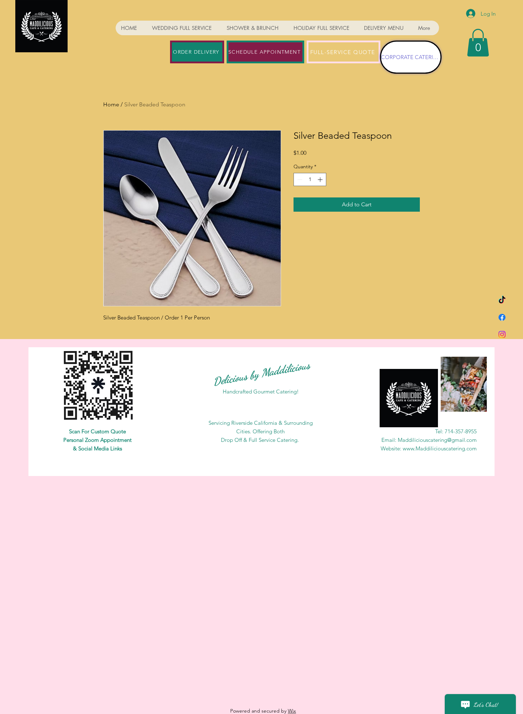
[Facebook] (502, 317)
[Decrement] (299, 179)
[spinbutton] (309, 179)
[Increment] (320, 179)
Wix (292, 711)
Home (111, 104)
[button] (478, 43)
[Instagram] (502, 334)
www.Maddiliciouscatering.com (440, 448)
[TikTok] (502, 300)
